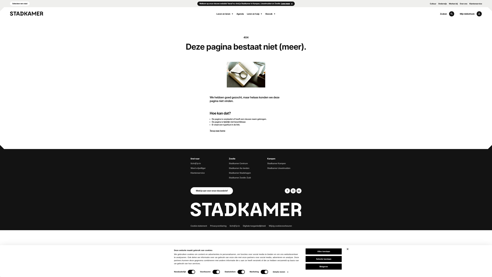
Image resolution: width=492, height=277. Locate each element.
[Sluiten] (292, 4)
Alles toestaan (323, 251)
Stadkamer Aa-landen (239, 168)
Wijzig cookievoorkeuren (280, 226)
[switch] (216, 272)
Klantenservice (475, 4)
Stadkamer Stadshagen (240, 173)
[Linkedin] (298, 190)
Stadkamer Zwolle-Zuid (240, 177)
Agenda (240, 14)
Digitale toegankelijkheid (254, 226)
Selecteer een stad (19, 3)
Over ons (463, 4)
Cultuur (433, 4)
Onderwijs (442, 4)
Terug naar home (217, 130)
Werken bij (453, 4)
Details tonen (279, 272)
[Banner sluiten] (347, 249)
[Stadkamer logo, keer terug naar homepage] (26, 14)
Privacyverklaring (218, 226)
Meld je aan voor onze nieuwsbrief (212, 190)
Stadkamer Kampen (276, 163)
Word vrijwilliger (198, 168)
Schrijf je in (196, 163)
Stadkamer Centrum (238, 163)
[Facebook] (287, 190)
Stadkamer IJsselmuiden (278, 168)
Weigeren (323, 266)
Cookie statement (199, 226)
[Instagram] (293, 190)
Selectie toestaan (323, 259)
